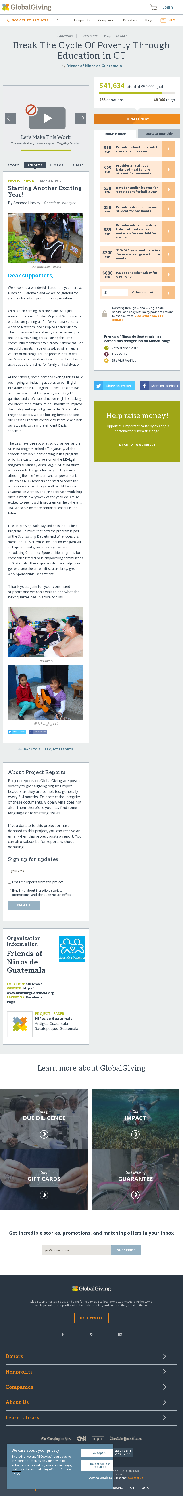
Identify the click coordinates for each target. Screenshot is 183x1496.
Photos (56, 165)
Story (13, 165)
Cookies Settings (100, 1477)
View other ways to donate (137, 318)
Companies (106, 20)
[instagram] (91, 1334)
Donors (14, 1357)
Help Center (91, 1318)
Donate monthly (159, 133)
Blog (148, 20)
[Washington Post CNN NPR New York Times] (92, 1440)
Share (78, 165)
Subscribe (126, 1250)
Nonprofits (82, 20)
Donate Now (137, 119)
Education (65, 36)
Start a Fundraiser (137, 445)
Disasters (130, 20)
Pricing (117, 1487)
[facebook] (63, 1334)
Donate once (115, 134)
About (61, 20)
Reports (35, 165)
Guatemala (88, 36)
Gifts (171, 20)
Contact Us (135, 1477)
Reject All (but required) (100, 1465)
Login (167, 7)
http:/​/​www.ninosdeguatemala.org (30, 990)
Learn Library (23, 1418)
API (132, 1487)
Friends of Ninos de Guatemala (94, 65)
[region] (60, 1466)
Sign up (24, 905)
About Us (17, 1403)
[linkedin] (120, 1334)
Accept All (100, 1453)
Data (145, 1487)
